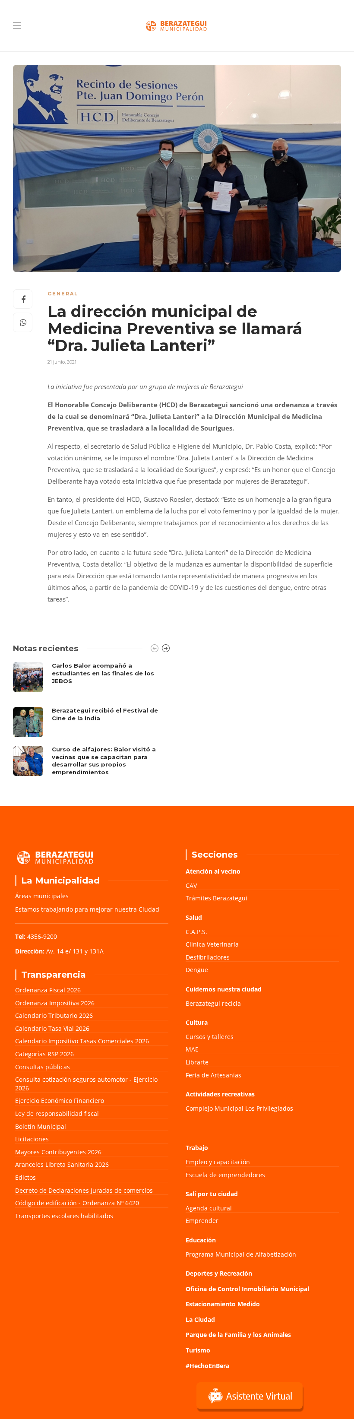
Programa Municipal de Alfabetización (241, 1254)
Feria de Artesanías (213, 1075)
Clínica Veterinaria (212, 944)
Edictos (25, 1177)
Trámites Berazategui (216, 898)
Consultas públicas (42, 1067)
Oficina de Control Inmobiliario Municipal (247, 1289)
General (62, 294)
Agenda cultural (209, 1208)
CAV (191, 885)
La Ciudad (200, 1319)
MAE (192, 1049)
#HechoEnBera (207, 1366)
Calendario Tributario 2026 (54, 1015)
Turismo (198, 1350)
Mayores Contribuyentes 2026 (58, 1152)
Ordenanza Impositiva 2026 (55, 1003)
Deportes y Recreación (219, 1273)
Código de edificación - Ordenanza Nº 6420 (77, 1203)
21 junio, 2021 (61, 362)
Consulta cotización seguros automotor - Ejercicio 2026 (86, 1083)
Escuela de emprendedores (225, 1175)
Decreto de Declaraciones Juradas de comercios (84, 1190)
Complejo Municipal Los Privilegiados (239, 1108)
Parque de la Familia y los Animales (238, 1334)
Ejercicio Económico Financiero (59, 1100)
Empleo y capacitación (218, 1162)
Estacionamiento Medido (223, 1304)
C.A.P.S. (196, 932)
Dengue (197, 970)
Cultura (197, 1022)
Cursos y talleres (210, 1037)
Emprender (202, 1220)
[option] (92, 721)
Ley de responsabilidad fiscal (57, 1113)
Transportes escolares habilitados (64, 1216)
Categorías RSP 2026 (44, 1054)
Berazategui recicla (213, 1003)
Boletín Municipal (40, 1126)
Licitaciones (32, 1139)
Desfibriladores (208, 957)
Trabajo (197, 1147)
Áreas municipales (42, 896)
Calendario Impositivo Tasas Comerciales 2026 (82, 1041)
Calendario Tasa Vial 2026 (52, 1028)
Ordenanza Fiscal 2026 (48, 990)
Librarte (197, 1062)
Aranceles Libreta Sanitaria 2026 (62, 1164)
